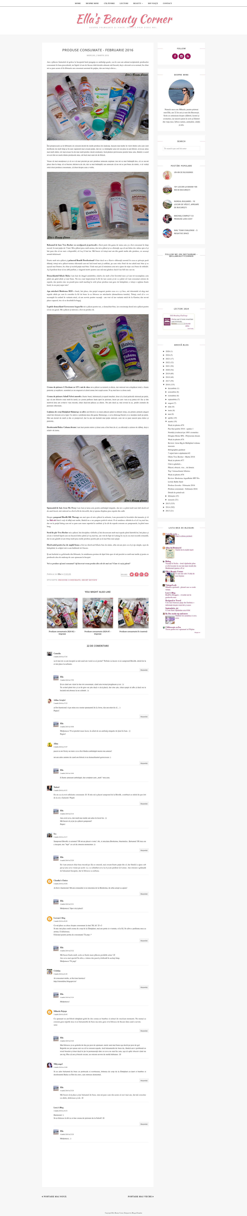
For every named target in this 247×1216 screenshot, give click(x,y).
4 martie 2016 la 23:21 (67, 904)
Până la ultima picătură (183, 536)
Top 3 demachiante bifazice (179, 471)
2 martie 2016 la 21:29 (60, 974)
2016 (168, 384)
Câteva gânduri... (175, 464)
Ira (55, 833)
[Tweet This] (132, 574)
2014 (168, 507)
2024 (168, 355)
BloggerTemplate (137, 1213)
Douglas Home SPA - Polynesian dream (184, 435)
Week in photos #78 (176, 439)
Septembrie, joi (171, 608)
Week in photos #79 (176, 425)
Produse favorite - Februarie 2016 (181, 485)
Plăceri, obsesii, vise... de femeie (181, 467)
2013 (168, 510)
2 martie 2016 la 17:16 (60, 657)
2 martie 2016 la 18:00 (67, 727)
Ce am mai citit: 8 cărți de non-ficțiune (185, 574)
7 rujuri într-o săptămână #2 (179, 453)
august (170, 403)
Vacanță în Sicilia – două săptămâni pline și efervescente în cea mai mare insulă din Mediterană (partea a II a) (180, 565)
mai (169, 414)
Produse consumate (69, 580)
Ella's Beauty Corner (123, 18)
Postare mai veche (140, 1196)
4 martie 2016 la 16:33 (60, 1111)
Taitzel (56, 787)
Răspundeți (144, 670)
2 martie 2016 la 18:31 (60, 790)
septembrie (172, 399)
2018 (168, 377)
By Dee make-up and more (176, 613)
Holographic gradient (176, 449)
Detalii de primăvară (176, 492)
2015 (168, 503)
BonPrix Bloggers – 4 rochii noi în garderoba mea (178, 596)
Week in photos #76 (176, 474)
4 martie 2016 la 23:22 (67, 951)
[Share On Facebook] (137, 574)
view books (190, 328)
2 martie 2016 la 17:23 (60, 703)
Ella (61, 676)
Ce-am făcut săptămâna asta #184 (177, 610)
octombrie (172, 395)
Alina (56, 743)
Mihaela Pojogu (60, 1011)
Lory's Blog (59, 1107)
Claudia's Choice (61, 880)
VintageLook (170, 585)
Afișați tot (197, 632)
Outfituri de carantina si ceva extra (185, 616)
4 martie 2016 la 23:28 (67, 1090)
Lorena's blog (59, 917)
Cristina (57, 970)
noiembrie (172, 392)
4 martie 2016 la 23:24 (67, 997)
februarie (171, 496)
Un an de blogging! (183, 172)
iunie (170, 410)
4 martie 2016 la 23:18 (67, 814)
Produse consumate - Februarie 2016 (182, 489)
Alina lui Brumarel (173, 547)
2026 (168, 351)
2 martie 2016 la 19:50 (60, 884)
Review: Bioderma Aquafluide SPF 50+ (184, 478)
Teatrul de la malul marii (184, 550)
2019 (168, 373)
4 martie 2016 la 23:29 (67, 1134)
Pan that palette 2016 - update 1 (180, 428)
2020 (168, 369)
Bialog (168, 561)
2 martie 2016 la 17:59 (67, 680)
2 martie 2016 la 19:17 (60, 837)
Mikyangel (58, 1063)
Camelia (57, 653)
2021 (168, 366)
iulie (169, 406)
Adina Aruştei (59, 700)
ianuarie (171, 499)
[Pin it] (146, 574)
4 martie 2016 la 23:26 (67, 1041)
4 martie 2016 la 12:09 (60, 1067)
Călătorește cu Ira (173, 627)
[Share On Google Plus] (141, 574)
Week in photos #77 (176, 460)
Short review (89, 580)
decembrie (172, 388)
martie (170, 421)
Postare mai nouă (55, 1196)
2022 (168, 362)
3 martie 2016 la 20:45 (60, 1014)
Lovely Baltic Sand (175, 481)
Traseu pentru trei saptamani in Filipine (179, 629)
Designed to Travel (173, 600)
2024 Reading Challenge (178, 315)
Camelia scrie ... (172, 533)
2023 (168, 358)
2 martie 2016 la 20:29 (60, 921)
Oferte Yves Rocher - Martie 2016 (181, 456)
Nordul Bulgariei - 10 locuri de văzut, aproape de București (186, 204)
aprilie (170, 417)
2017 (168, 380)
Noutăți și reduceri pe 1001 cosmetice (183, 432)
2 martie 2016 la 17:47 (60, 747)
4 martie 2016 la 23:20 (67, 860)
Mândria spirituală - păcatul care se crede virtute (180, 588)
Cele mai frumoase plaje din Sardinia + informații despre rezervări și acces (179, 603)
